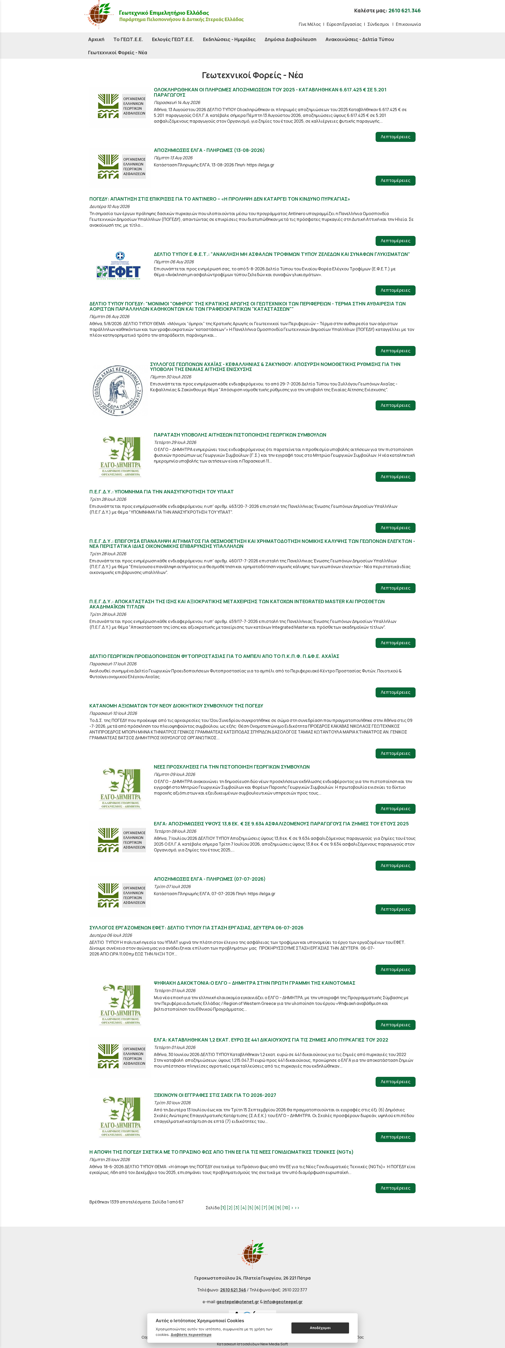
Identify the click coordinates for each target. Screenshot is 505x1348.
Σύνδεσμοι (378, 24)
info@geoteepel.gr (283, 1302)
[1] (223, 1208)
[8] (271, 1208)
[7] (264, 1208)
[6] (257, 1208)
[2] (230, 1208)
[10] (286, 1208)
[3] (237, 1208)
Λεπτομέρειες (395, 137)
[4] (243, 1208)
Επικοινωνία (408, 24)
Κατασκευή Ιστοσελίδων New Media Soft (252, 1343)
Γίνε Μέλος (310, 24)
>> (297, 1208)
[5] (251, 1208)
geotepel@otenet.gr (237, 1302)
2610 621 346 (233, 1290)
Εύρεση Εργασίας (344, 24)
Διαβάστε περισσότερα (191, 1334)
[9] (278, 1208)
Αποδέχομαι (320, 1328)
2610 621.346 (404, 10)
